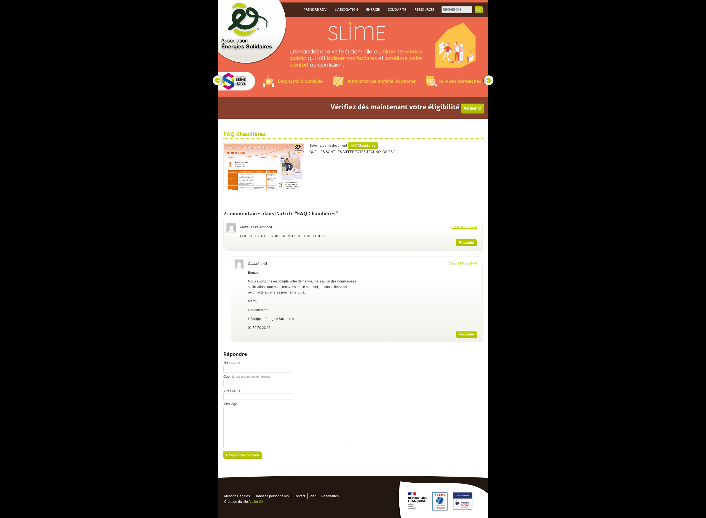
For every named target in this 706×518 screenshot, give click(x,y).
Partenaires (330, 496)
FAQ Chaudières (363, 145)
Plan (313, 496)
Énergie (373, 10)
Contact (299, 496)
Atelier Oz (255, 502)
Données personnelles (272, 496)
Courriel (246, 377)
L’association (346, 10)
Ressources (424, 10)
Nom (231, 363)
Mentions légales (237, 496)
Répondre (466, 243)
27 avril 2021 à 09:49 (463, 263)
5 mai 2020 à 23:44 (464, 227)
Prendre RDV (315, 10)
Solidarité (397, 10)
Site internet (232, 390)
